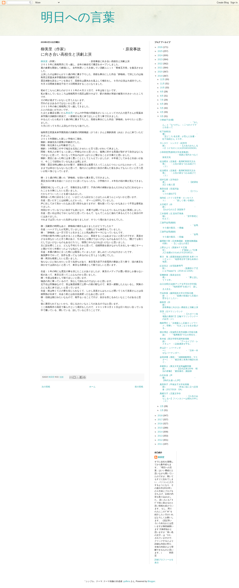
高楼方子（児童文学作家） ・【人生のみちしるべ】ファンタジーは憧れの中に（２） (179, 397)
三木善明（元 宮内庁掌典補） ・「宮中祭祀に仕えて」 (179, 216)
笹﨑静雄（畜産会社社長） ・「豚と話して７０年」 (179, 277)
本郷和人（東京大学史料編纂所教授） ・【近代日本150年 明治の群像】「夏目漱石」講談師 (179, 369)
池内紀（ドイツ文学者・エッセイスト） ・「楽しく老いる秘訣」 (178, 199)
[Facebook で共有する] (81, 377)
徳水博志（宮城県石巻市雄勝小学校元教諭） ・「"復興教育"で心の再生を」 (179, 333)
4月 (162, 112)
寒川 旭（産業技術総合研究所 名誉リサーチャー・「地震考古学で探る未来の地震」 (179, 259)
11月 (162, 83)
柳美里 (44, 61)
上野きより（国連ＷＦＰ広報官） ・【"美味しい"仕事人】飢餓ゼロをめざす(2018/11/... (178, 250)
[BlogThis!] (74, 377)
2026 (160, 47)
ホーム (92, 386)
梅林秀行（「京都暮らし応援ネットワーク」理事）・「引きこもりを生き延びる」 (179, 325)
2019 (160, 76)
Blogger (151, 581)
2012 (160, 440)
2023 (160, 59)
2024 (160, 55)
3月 (162, 116)
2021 (160, 67)
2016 (160, 423)
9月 (162, 91)
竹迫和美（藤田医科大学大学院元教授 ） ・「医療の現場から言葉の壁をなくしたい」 (179, 295)
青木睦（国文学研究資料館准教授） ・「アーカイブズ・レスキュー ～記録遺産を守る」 (179, 341)
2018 (160, 415)
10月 (162, 87)
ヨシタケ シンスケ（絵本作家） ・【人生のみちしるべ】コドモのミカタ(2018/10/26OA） (179, 145)
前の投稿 (139, 386)
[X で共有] (77, 377)
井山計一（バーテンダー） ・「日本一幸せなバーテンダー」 (179, 350)
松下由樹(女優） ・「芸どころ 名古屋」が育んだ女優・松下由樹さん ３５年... (179, 135)
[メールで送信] (71, 377)
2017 (160, 419)
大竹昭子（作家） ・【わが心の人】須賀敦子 (178, 207)
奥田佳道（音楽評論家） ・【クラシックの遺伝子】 (179, 191)
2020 (160, 71)
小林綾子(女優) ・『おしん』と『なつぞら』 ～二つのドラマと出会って (179, 124)
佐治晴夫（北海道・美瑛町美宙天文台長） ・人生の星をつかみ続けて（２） (178, 164)
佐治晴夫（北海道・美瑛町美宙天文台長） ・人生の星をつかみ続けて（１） (178, 173)
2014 (160, 432)
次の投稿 (46, 386)
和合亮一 (70, 113)
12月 (162, 79)
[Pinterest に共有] (84, 377)
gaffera (126, 581)
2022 (160, 63)
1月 (162, 410)
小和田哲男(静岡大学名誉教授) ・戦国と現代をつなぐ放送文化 (179, 154)
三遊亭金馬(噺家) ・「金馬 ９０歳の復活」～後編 (180, 225)
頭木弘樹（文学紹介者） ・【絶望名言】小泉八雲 (179, 182)
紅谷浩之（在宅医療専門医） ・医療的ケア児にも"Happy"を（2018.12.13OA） (179, 268)
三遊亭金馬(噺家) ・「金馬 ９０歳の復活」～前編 (181, 234)
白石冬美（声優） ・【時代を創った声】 (178, 378)
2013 (160, 436)
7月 (162, 100)
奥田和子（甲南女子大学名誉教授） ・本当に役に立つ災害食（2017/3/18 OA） (179, 387)
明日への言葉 (78, 17)
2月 (162, 406)
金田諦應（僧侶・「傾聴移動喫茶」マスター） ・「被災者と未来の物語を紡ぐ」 (179, 359)
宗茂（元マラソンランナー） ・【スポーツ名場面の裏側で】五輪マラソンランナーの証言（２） (179, 315)
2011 (160, 444)
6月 (162, 104)
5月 (162, 108)
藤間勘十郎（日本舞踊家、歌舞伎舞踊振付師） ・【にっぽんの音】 (179, 242)
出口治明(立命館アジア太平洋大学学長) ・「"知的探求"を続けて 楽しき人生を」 (178, 286)
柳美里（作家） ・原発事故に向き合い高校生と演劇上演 (179, 305)
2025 (160, 51)
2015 (160, 428)
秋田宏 (161, 457)
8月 (162, 96)
